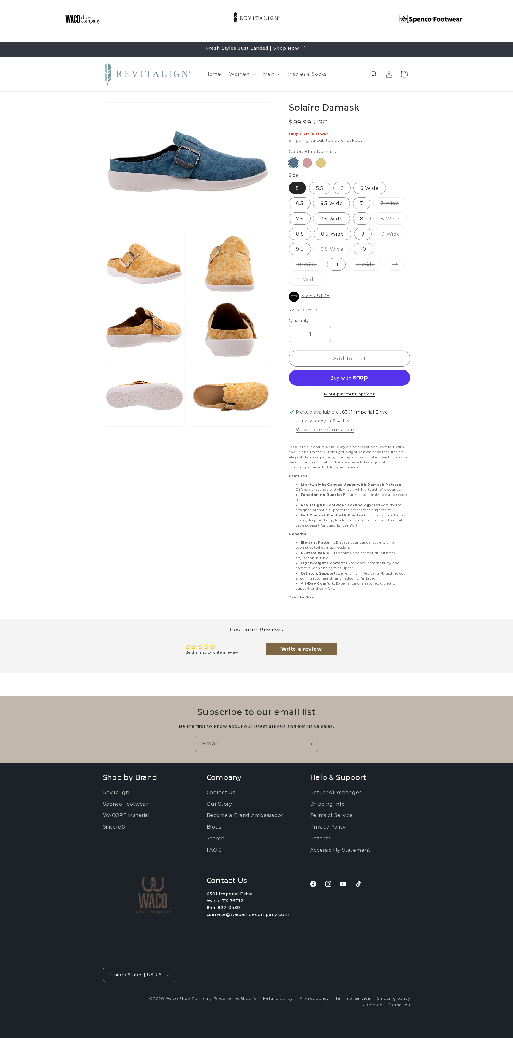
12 (398, 265)
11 (336, 264)
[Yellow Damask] (321, 162)
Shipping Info (327, 804)
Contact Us (221, 792)
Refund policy (277, 998)
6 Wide (369, 188)
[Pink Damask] (307, 162)
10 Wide (310, 265)
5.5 (319, 188)
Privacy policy (314, 998)
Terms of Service (331, 815)
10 (363, 249)
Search (216, 838)
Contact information (388, 1005)
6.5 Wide (331, 203)
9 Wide (394, 235)
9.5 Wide (336, 250)
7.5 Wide (331, 218)
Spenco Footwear (125, 804)
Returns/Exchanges (336, 792)
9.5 (299, 249)
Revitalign (116, 792)
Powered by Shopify (235, 998)
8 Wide (394, 219)
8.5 (300, 233)
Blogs (214, 827)
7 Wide (393, 204)
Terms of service (352, 998)
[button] (242, 74)
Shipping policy (393, 998)
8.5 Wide (332, 233)
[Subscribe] (310, 744)
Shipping (298, 140)
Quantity (299, 320)
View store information (325, 429)
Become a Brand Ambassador (245, 815)
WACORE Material (126, 815)
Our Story (219, 804)
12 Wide (310, 280)
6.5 (299, 203)
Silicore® (114, 827)
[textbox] (349, 522)
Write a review (301, 649)
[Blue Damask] (293, 162)
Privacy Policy (328, 827)
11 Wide (369, 265)
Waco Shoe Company (189, 998)
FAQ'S (214, 850)
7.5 (299, 218)
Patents (320, 838)
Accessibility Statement (340, 850)
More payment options (349, 393)
